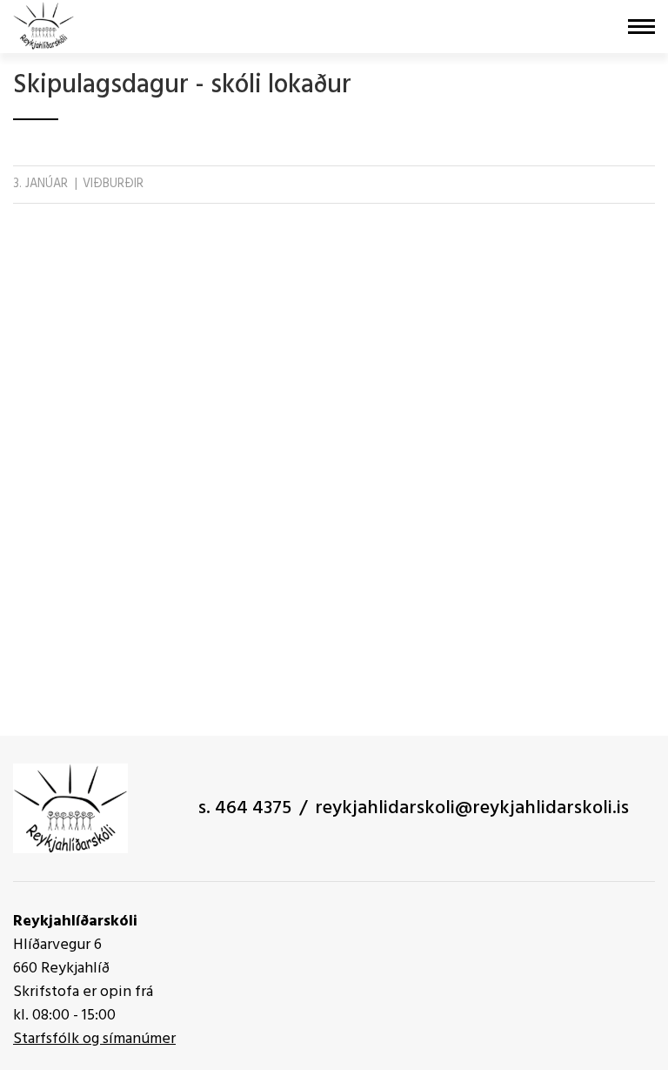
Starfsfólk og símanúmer (94, 1039)
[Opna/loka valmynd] (641, 26)
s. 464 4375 (244, 808)
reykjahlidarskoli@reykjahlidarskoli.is (472, 808)
